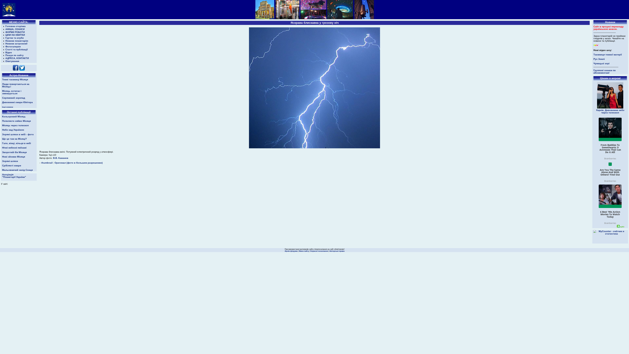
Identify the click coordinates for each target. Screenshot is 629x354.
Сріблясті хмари (11, 165)
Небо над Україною (13, 130)
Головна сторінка (15, 26)
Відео (8, 52)
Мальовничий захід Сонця (17, 170)
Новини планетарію (16, 41)
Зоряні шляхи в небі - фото (18, 134)
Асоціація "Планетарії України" (14, 175)
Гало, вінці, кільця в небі (16, 143)
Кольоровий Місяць (14, 116)
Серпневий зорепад (13, 98)
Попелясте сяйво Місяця (16, 121)
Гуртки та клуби (14, 38)
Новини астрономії (16, 43)
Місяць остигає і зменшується (11, 92)
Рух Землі (599, 59)
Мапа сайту (304, 251)
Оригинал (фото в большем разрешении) (79, 163)
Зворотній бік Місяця (14, 152)
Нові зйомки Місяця (13, 157)
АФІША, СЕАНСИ (15, 29)
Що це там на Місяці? (14, 139)
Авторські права (336, 251)
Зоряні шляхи (10, 161)
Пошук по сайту (14, 55)
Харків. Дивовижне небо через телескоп (610, 111)
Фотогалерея (13, 46)
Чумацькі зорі (601, 63)
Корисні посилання (319, 251)
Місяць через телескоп (15, 125)
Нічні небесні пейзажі (14, 148)
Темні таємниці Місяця (15, 79)
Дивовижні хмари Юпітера (17, 102)
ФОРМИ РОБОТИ (15, 32)
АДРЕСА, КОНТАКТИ (17, 58)
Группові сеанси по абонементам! (604, 71)
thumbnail (47, 163)
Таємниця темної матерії (607, 54)
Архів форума (291, 251)
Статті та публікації (16, 49)
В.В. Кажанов (60, 158)
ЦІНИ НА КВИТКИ (15, 35)
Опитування (12, 61)
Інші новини (7, 107)
